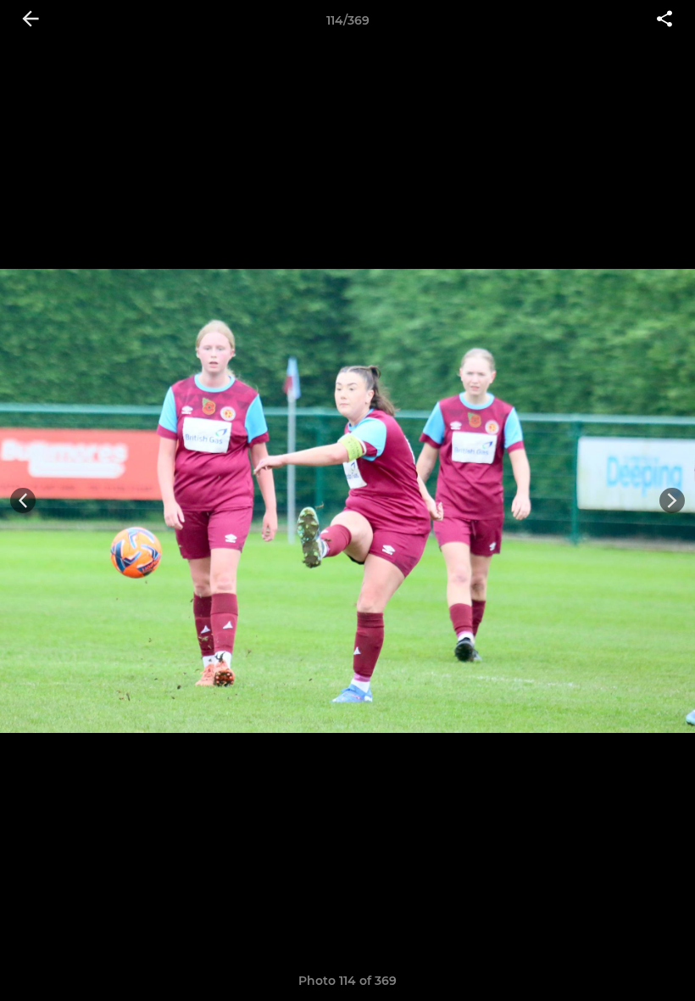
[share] (664, 20)
